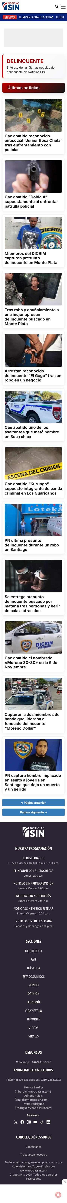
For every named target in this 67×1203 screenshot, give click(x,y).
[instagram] (29, 1122)
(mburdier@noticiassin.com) (33, 1092)
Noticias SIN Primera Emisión (33, 883)
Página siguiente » (33, 812)
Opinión (33, 994)
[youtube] (35, 1122)
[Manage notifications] (58, 1195)
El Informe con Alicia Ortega (33, 871)
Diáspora (33, 968)
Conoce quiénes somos (33, 1137)
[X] (16, 1122)
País (33, 959)
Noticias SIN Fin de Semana (33, 921)
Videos (33, 1028)
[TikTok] (42, 1122)
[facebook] (22, 1122)
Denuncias (33, 1052)
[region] (33, 1193)
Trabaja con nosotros (33, 1155)
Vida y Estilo (33, 1011)
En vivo (10, 17)
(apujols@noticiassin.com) (31, 1100)
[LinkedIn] (48, 1122)
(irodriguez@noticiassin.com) (33, 1108)
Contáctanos (34, 1147)
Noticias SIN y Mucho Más (33, 896)
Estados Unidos (34, 977)
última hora (33, 951)
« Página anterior (33, 802)
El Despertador (33, 858)
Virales (33, 1036)
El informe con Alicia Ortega (36, 17)
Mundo (33, 985)
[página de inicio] (10, 6)
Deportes (33, 1019)
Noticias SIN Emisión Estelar (33, 908)
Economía (34, 1002)
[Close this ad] (64, 1181)
